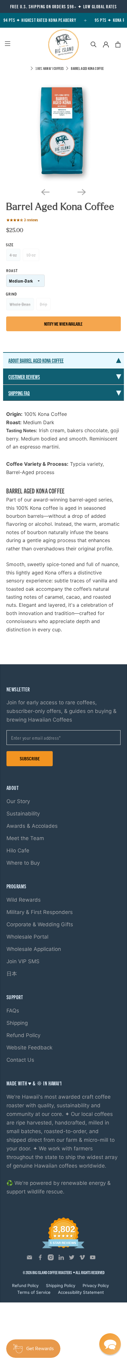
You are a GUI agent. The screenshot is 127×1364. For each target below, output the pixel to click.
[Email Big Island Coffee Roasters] (29, 1259)
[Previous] (45, 192)
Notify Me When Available (63, 324)
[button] (110, 1344)
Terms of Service (34, 1292)
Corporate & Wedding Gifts (39, 924)
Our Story (18, 801)
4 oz (13, 255)
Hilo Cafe (17, 850)
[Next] (81, 192)
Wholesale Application (33, 949)
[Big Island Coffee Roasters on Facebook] (40, 1259)
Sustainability (23, 814)
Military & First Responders (39, 912)
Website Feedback (29, 1047)
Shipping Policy (60, 1285)
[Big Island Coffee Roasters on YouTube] (93, 1259)
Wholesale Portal (27, 937)
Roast (12, 270)
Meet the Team (25, 838)
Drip (43, 304)
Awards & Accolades (32, 826)
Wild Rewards (23, 900)
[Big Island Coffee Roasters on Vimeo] (82, 1259)
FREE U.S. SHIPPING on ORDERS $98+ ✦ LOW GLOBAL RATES (63, 6)
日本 (11, 974)
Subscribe (30, 758)
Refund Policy (23, 1035)
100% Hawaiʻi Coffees (49, 68)
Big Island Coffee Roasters (52, 1272)
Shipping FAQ (19, 393)
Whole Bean (20, 304)
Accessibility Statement (81, 1292)
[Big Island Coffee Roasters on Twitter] (72, 1259)
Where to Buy (23, 863)
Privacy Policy (96, 1285)
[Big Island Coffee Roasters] (63, 44)
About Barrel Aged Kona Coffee (35, 360)
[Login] (105, 44)
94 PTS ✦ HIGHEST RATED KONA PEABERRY (38, 20)
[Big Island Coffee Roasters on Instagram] (51, 1259)
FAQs (12, 1011)
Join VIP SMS (22, 961)
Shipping (17, 1023)
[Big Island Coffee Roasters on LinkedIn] (61, 1259)
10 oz (31, 255)
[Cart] (118, 44)
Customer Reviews (24, 376)
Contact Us (20, 1060)
